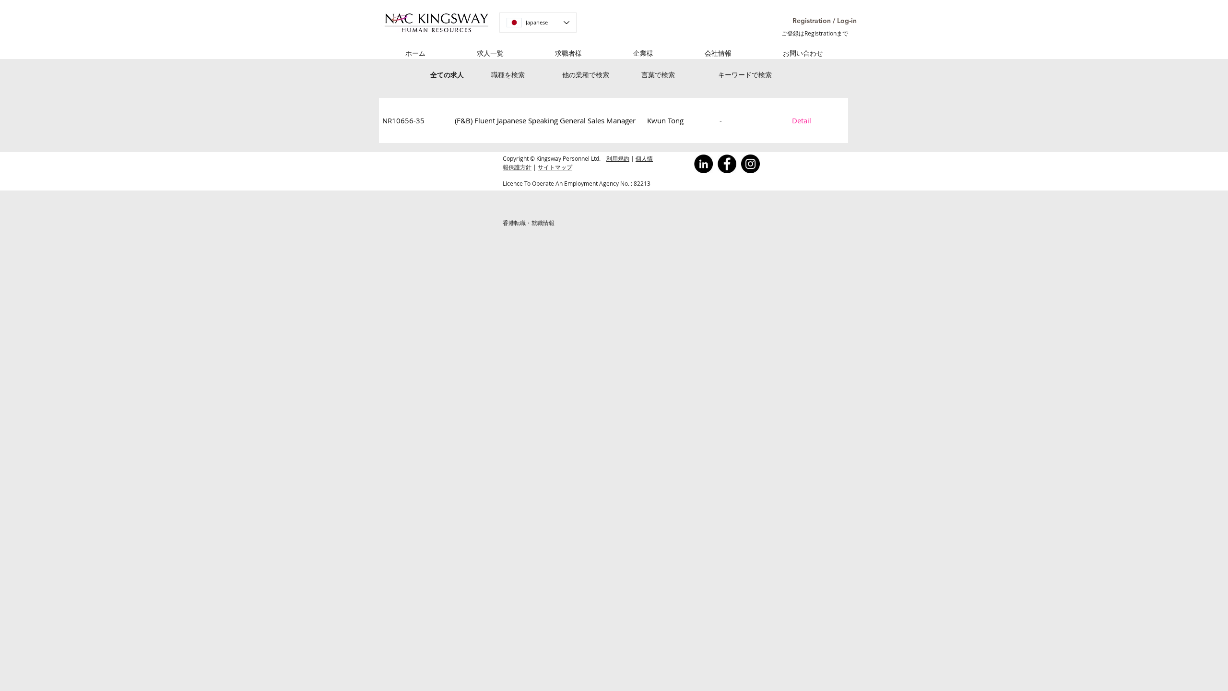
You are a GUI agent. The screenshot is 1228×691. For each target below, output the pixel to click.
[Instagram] (750, 164)
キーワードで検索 (745, 74)
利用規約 (617, 158)
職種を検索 (508, 74)
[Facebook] (727, 164)
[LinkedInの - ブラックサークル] (703, 164)
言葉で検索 (658, 74)
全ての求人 (447, 74)
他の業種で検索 (585, 74)
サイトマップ (555, 167)
